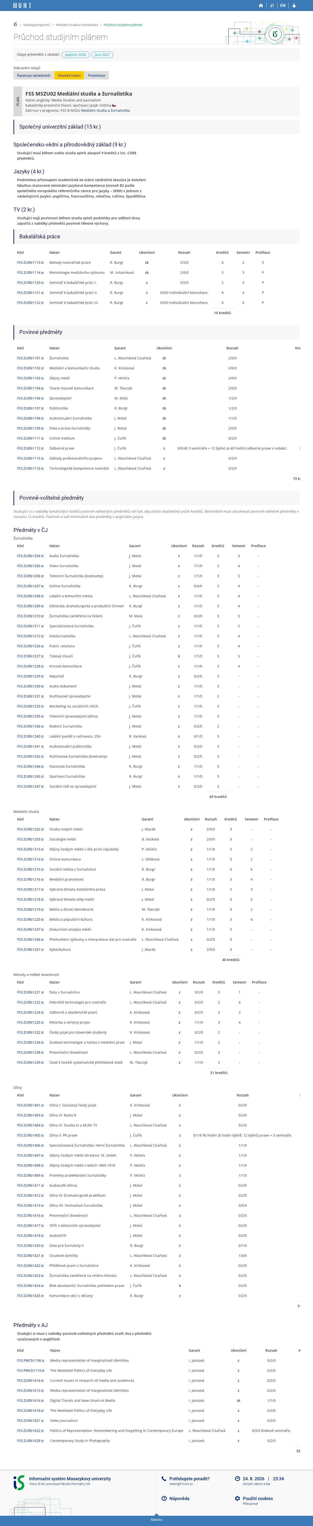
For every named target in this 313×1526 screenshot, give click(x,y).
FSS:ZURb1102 (28, 368)
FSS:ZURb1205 (28, 566)
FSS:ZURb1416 (28, 1215)
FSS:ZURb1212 (28, 636)
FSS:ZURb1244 (28, 766)
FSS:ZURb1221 (28, 992)
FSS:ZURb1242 (28, 756)
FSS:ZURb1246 (28, 939)
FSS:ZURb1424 (28, 1285)
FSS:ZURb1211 (28, 626)
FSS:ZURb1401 (28, 1105)
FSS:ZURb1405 (28, 1135)
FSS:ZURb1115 (28, 458)
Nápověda (179, 1498)
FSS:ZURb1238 (28, 1052)
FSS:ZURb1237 (28, 929)
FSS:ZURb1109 (28, 428)
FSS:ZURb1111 (28, 438)
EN (283, 5)
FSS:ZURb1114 (28, 272)
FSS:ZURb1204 (28, 555)
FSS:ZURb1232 (28, 1032)
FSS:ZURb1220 (28, 919)
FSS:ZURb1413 (28, 1205)
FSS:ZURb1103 (28, 378)
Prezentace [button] (96, 75)
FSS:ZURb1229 (28, 676)
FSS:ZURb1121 (28, 292)
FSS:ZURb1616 (28, 1400)
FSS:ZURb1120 (28, 282)
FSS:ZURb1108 (28, 418)
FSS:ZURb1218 (28, 899)
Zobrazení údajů (26, 68)
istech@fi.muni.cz (181, 1484)
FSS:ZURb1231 (28, 696)
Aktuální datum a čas (256, 1484)
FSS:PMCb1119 (29, 1370)
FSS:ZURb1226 (28, 646)
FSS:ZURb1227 (28, 656)
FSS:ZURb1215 (28, 869)
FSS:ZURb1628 (28, 1440)
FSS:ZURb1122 (28, 302)
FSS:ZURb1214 (28, 859)
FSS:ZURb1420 (28, 1245)
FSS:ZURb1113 (28, 262)
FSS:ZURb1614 (28, 1380)
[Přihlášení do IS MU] (294, 5)
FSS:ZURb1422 (28, 1265)
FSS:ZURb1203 (28, 839)
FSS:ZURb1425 (28, 1295)
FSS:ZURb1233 (28, 706)
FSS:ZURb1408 (28, 1165)
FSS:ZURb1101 (28, 358)
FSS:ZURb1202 (28, 829)
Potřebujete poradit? (189, 1478)
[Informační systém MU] (15, 24)
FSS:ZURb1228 (28, 666)
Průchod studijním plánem (123, 24)
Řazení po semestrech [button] (33, 75)
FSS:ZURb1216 (28, 879)
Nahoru (156, 1520)
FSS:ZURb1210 (28, 616)
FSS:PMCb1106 (29, 1360)
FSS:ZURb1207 (28, 586)
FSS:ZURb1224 (28, 1012)
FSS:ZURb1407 (28, 1155)
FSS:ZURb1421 (28, 1255)
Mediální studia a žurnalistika (77, 24)
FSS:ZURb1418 (28, 1235)
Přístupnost (250, 1503)
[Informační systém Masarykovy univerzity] (22, 5)
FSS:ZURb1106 (28, 398)
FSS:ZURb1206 (28, 576)
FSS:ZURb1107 (28, 408)
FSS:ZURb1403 (28, 1115)
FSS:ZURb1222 (28, 1002)
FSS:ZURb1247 (28, 786)
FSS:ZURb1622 (28, 1430)
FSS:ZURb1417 (28, 1225)
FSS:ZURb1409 (28, 1175)
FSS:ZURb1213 (28, 849)
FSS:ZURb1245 (28, 776)
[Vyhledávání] (272, 5)
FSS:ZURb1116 (28, 468)
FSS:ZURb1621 (28, 1420)
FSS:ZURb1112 (28, 448)
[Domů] (261, 5)
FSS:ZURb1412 (28, 1195)
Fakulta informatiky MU (75, 1484)
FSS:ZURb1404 (28, 1125)
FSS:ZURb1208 (28, 596)
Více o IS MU (37, 1484)
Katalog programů (36, 24)
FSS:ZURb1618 (28, 1410)
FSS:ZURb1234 (28, 1042)
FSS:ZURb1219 (28, 909)
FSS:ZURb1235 (28, 716)
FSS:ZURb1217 (28, 889)
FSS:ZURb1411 (28, 1185)
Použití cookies (258, 1498)
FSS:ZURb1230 (28, 686)
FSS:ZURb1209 (28, 606)
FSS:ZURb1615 (28, 1390)
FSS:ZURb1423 (28, 1275)
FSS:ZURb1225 (28, 1022)
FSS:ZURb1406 (28, 1145)
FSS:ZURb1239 (28, 1062)
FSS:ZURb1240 (28, 736)
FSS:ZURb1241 (28, 746)
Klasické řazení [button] (69, 75)
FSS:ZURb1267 (28, 949)
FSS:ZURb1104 (28, 388)
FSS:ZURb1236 (28, 726)
